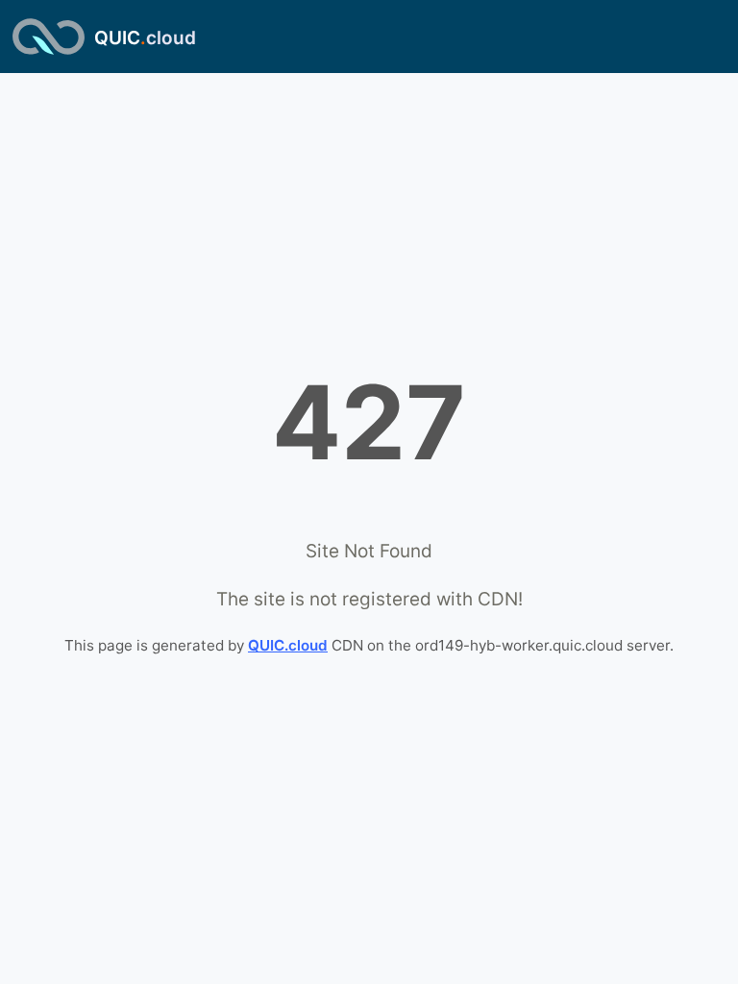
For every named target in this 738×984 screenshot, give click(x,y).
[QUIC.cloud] (48, 36)
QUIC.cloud (288, 645)
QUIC (145, 38)
